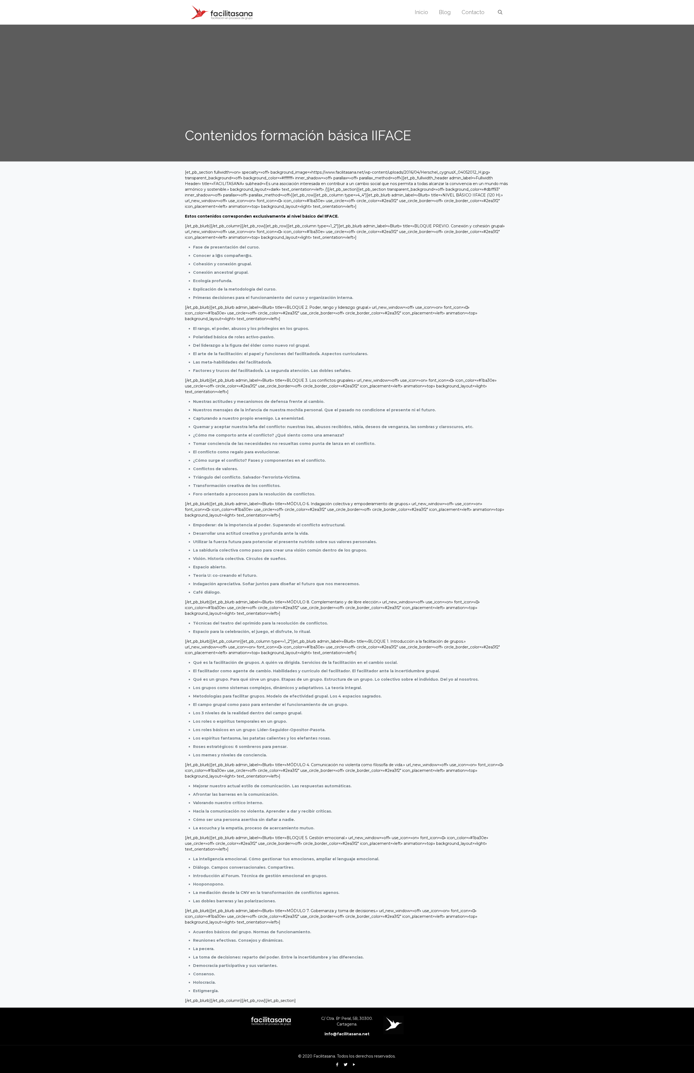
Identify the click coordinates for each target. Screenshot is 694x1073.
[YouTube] (354, 1064)
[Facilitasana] (221, 12)
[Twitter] (345, 1064)
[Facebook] (337, 1064)
